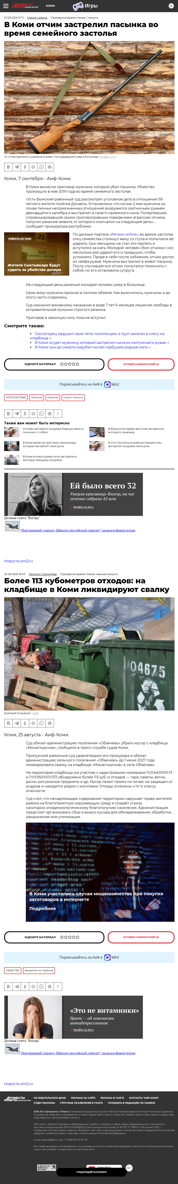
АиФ (35, 713)
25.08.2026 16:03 (14, 574)
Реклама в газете (112, 1098)
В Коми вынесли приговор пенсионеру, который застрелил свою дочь (50, 444)
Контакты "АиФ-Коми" (144, 1098)
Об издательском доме (50, 1098)
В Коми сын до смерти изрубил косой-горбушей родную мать (91, 347)
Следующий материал (91, 1172)
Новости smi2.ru (18, 561)
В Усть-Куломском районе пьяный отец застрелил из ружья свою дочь (135, 444)
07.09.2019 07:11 (14, 17)
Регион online (123, 234)
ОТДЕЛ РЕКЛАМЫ (44, 1103)
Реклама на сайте (83, 1098)
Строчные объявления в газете (81, 1103)
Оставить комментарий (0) (141, 364)
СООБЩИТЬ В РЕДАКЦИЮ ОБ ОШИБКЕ (131, 1103)
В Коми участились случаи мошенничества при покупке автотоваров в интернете (96, 896)
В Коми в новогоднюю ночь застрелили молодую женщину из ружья (50, 458)
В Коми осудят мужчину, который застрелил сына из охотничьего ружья (100, 343)
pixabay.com (108, 156)
